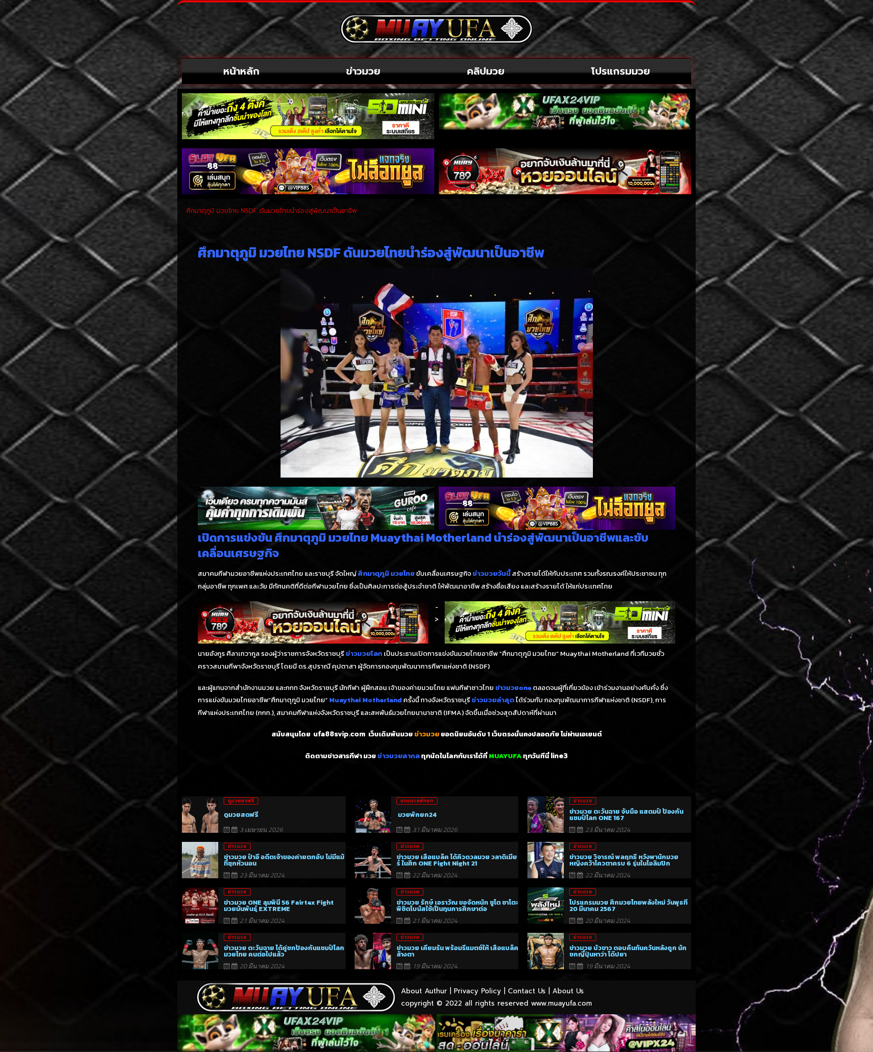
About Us (568, 991)
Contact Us (527, 991)
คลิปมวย (486, 71)
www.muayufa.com (561, 1003)
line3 (559, 756)
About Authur (424, 991)
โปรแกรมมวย (620, 71)
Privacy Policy (477, 991)
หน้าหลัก (241, 71)
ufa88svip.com (339, 734)
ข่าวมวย (363, 71)
